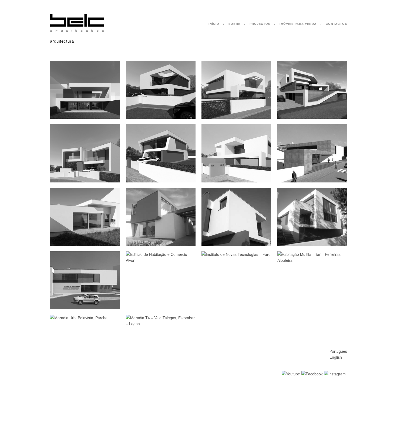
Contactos (336, 24)
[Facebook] (312, 373)
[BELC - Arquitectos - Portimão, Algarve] (77, 30)
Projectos (260, 24)
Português (338, 351)
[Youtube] (291, 373)
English (335, 357)
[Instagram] (335, 373)
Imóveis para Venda (298, 24)
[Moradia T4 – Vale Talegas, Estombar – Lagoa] (198, 196)
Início (213, 24)
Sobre (234, 24)
